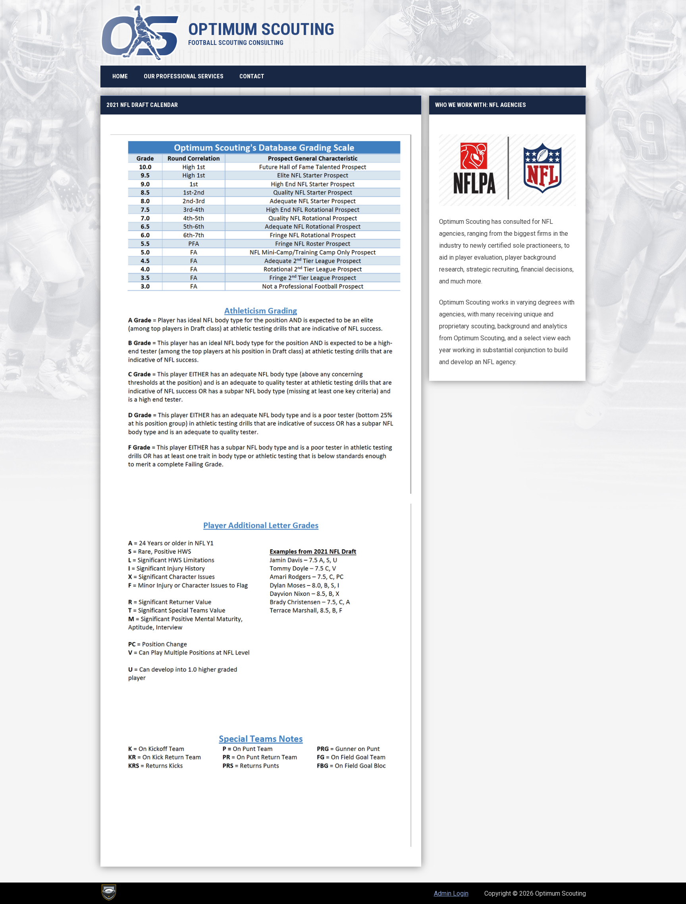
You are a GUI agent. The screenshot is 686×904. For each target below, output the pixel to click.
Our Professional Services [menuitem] (184, 76)
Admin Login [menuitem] (451, 893)
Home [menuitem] (120, 76)
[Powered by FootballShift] (108, 892)
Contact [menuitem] (251, 76)
